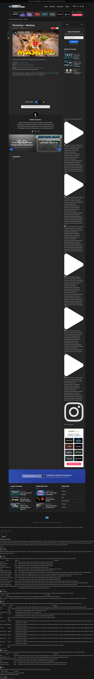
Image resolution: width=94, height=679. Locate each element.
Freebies (64, 507)
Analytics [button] (2, 600)
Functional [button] (2, 555)
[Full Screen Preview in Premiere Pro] (40, 505)
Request (64, 494)
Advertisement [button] (3, 648)
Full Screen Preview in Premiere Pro (51, 506)
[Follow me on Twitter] (35, 131)
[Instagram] (80, 6)
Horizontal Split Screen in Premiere (25, 500)
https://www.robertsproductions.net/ (24, 66)
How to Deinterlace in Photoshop (77, 72)
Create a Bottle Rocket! (50, 500)
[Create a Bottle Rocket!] (40, 499)
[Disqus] (35, 177)
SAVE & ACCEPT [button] (3, 676)
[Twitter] (78, 6)
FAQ (63, 497)
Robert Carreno (35, 120)
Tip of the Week (65, 500)
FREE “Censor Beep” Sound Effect (51, 493)
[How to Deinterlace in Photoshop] (68, 70)
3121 (30, 28)
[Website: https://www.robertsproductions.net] (32, 131)
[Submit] (82, 24)
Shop (67, 6)
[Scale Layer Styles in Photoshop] (68, 55)
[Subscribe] (43, 476)
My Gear (64, 504)
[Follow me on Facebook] (38, 131)
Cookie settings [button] (3, 530)
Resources (60, 6)
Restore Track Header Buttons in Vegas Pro (25, 507)
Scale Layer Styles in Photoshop (77, 57)
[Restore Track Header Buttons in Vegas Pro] (15, 505)
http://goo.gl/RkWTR (23, 62)
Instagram (35, 75)
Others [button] (1, 666)
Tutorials (52, 6)
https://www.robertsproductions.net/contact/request (30, 67)
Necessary (3, 548)
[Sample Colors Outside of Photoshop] (68, 63)
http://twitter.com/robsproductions (25, 64)
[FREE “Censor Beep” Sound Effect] (40, 492)
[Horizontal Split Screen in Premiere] (15, 499)
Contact (63, 491)
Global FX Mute (37, 1)
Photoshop (15, 19)
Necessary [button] (2, 546)
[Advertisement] (35, 87)
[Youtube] (82, 6)
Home (46, 6)
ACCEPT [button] (10, 530)
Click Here (49, 1)
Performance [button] (3, 589)
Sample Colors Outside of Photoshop (77, 65)
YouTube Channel (50, 73)
